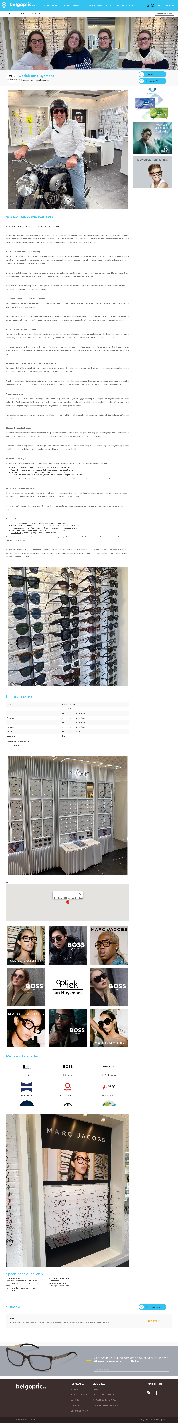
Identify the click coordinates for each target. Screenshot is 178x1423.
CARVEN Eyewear (109, 1075)
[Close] (80, 894)
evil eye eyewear (109, 1096)
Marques (77, 5)
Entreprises (89, 5)
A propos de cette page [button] (164, 14)
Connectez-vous (163, 6)
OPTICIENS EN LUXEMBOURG (106, 1406)
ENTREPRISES (76, 1406)
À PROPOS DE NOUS (79, 1411)
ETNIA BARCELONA (67, 1096)
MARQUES (75, 1400)
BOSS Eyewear (68, 1075)
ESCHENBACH (26, 1096)
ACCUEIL (74, 1389)
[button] (148, 6)
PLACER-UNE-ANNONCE (103, 1395)
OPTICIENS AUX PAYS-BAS (104, 1400)
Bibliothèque (128, 5)
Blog (117, 5)
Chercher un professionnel (57, 5)
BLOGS (96, 1389)
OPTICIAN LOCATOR (79, 1395)
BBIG (27, 1075)
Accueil (14, 14)
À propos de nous (105, 5)
